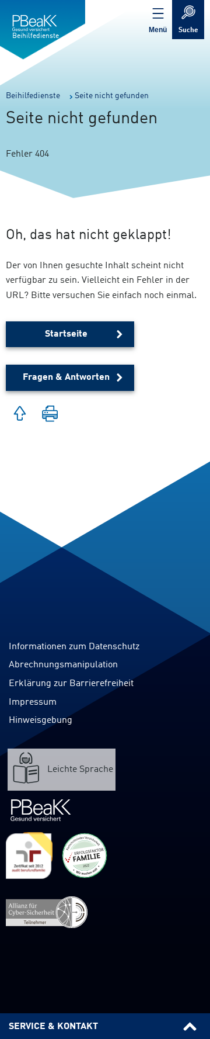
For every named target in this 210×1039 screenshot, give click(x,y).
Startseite (66, 334)
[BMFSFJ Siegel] (84, 855)
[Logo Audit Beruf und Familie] (29, 855)
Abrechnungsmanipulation (63, 665)
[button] (50, 415)
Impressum (33, 702)
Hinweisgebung (40, 720)
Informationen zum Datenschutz (74, 647)
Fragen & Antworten (66, 377)
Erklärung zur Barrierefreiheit (71, 683)
